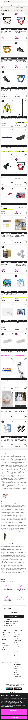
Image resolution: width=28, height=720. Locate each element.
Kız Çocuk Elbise (17, 660)
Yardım (3, 643)
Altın (15, 632)
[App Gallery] (18, 688)
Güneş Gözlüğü (17, 664)
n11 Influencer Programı (7, 662)
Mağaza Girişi (14, 612)
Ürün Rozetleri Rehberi (6, 660)
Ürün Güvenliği (5, 654)
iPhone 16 (16, 666)
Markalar (4, 634)
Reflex (16, 581)
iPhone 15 (16, 658)
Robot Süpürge (17, 634)
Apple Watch (16, 644)
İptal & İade (4, 647)
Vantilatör (16, 670)
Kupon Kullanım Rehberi (7, 658)
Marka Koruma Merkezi (7, 632)
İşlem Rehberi (5, 649)
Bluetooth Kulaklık (18, 646)
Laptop (15, 668)
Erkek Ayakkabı (17, 649)
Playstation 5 (17, 642)
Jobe (1, 581)
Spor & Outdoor (7, 7)
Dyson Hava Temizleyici (19, 674)
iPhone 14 (16, 636)
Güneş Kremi (17, 672)
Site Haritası (4, 656)
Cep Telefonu (17, 653)
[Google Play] (9, 688)
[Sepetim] (25, 1)
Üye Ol (3, 641)
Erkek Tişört (16, 651)
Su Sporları (14, 7)
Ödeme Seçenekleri (6, 645)
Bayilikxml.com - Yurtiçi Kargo (8, 581)
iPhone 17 (16, 662)
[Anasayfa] (1, 7)
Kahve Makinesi (17, 676)
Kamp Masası (17, 678)
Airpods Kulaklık (17, 640)
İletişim (3, 636)
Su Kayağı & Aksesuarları (22, 7)
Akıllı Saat (16, 638)
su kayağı (10, 489)
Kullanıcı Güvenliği (5, 651)
